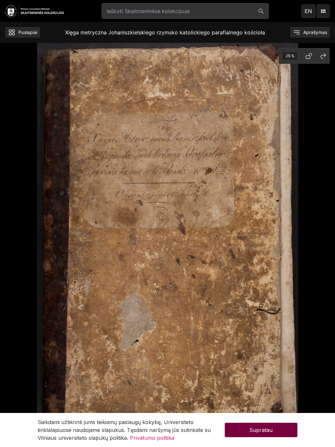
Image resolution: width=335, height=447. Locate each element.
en (308, 11)
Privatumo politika (152, 438)
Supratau (261, 430)
